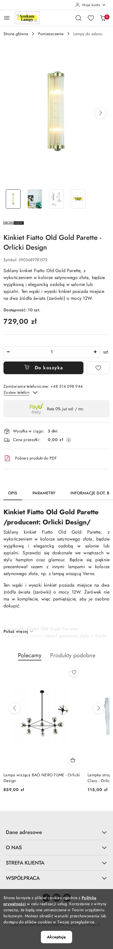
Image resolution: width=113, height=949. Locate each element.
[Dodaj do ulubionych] (98, 367)
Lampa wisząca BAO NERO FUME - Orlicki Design (41, 778)
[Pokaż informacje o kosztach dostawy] (68, 440)
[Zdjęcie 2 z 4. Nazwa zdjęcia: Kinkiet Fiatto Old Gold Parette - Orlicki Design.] (35, 199)
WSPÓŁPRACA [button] (23, 878)
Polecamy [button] (29, 655)
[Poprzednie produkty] (14, 708)
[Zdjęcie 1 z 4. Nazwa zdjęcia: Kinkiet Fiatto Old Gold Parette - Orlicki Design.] (13, 199)
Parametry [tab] (43, 493)
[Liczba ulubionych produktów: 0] (91, 17)
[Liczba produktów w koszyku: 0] (103, 17)
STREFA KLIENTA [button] (25, 863)
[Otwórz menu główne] (6, 17)
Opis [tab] (12, 493)
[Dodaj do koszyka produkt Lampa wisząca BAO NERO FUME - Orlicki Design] (73, 760)
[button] (100, 113)
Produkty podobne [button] (72, 655)
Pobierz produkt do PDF (36, 458)
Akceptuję (56, 937)
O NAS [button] (14, 847)
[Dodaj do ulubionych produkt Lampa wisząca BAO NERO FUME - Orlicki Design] (74, 672)
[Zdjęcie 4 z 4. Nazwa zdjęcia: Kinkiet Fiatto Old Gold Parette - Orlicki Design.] (78, 199)
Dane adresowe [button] (24, 832)
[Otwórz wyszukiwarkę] (78, 17)
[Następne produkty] (98, 708)
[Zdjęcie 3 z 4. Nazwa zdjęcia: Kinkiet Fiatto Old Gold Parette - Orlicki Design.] (56, 199)
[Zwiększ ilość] (95, 352)
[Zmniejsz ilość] (8, 352)
